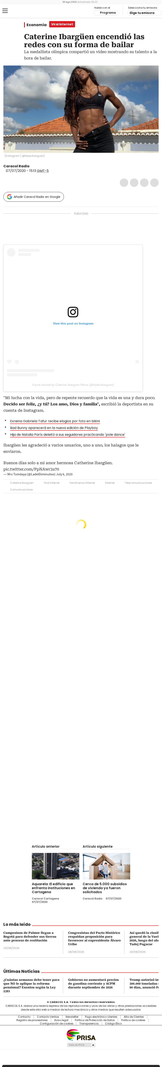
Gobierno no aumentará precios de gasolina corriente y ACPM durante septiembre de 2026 (93, 983)
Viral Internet (51, 483)
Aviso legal (61, 1020)
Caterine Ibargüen (22, 483)
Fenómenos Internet (82, 483)
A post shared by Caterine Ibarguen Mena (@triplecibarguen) (73, 384)
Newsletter (72, 1017)
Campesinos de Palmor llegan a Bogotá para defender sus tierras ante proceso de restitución (29, 936)
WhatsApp (154, 182)
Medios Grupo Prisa (81, 1044)
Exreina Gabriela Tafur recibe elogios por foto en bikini (55, 421)
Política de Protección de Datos (95, 1020)
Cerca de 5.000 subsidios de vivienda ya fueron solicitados (105, 888)
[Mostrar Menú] (5, 11)
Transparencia (89, 1023)
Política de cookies (133, 1020)
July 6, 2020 (64, 474)
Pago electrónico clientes (101, 1017)
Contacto (24, 1017)
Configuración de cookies (56, 1023)
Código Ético (113, 1023)
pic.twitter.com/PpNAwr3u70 (31, 469)
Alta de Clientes (134, 1017)
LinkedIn (144, 182)
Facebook (124, 182)
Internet (110, 483)
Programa (108, 13)
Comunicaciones (21, 489)
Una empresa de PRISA (81, 1035)
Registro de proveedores (32, 1020)
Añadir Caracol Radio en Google (37, 197)
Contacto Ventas (48, 1017)
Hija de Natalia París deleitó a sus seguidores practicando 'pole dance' (67, 434)
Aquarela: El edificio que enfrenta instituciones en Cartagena (53, 888)
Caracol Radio (20, 11)
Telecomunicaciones (138, 483)
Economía (37, 24)
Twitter (134, 182)
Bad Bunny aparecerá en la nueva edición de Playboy (54, 427)
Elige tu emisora (142, 13)
